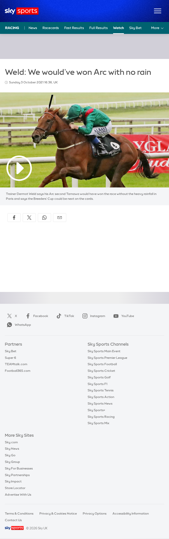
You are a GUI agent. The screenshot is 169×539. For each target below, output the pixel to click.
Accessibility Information (130, 513)
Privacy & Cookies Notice (58, 513)
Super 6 (10, 357)
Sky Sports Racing (101, 416)
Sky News (12, 448)
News (33, 27)
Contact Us (13, 520)
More (155, 27)
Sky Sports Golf (99, 377)
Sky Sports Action (101, 396)
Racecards (50, 27)
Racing (12, 27)
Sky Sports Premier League (107, 357)
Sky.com (11, 442)
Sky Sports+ (96, 410)
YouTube (127, 315)
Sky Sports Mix (98, 423)
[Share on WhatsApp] (44, 217)
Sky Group (12, 461)
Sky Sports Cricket (101, 370)
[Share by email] (59, 217)
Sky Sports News (100, 403)
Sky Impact (13, 481)
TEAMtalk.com (16, 364)
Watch (118, 27)
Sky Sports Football (102, 364)
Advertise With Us (18, 494)
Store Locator (15, 488)
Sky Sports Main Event (104, 351)
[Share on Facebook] (14, 217)
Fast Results (74, 27)
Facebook (40, 315)
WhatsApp (23, 324)
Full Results (98, 27)
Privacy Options (95, 513)
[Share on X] (29, 217)
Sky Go (10, 455)
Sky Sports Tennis (101, 390)
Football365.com (17, 370)
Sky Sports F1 (97, 383)
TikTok (69, 315)
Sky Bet (135, 27)
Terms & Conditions (19, 513)
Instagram (97, 315)
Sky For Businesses (19, 468)
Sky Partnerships (17, 475)
